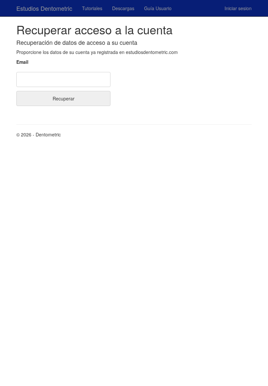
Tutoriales (92, 8)
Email (22, 62)
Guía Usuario (158, 8)
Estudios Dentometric (44, 8)
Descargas (123, 8)
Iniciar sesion (238, 8)
